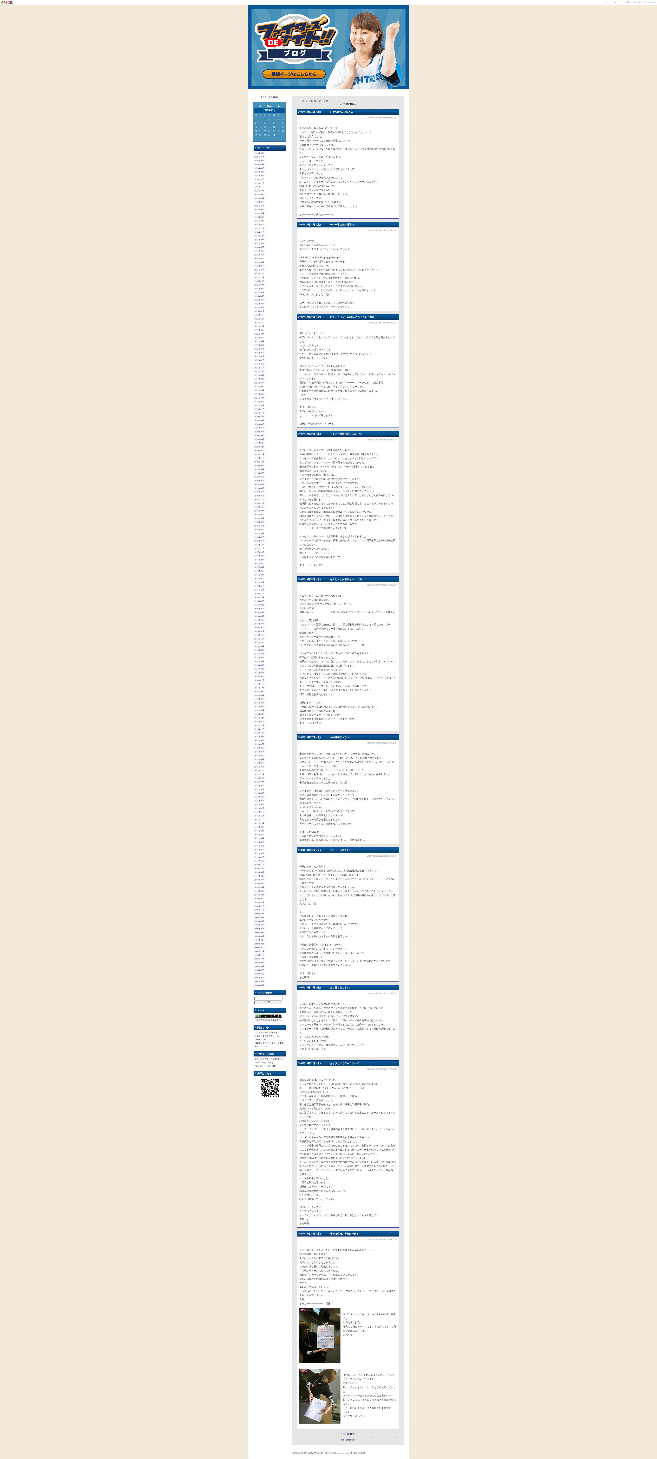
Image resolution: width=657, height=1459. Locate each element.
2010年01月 (259, 902)
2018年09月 (259, 511)
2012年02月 (259, 808)
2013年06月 (259, 748)
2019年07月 (259, 473)
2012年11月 (259, 774)
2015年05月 (259, 661)
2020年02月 (259, 447)
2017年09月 (259, 556)
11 (279, 123)
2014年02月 (259, 718)
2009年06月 (259, 929)
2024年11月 (259, 232)
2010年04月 (259, 891)
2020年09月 (259, 420)
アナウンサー (637, 2)
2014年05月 (259, 706)
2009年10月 (259, 914)
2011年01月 (259, 857)
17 (274, 127)
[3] (349, 104)
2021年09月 (259, 375)
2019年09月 (259, 465)
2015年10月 (259, 642)
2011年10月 (259, 823)
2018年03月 (259, 533)
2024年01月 (259, 270)
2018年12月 (259, 499)
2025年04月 (259, 213)
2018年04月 (259, 529)
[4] (352, 104)
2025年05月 (259, 209)
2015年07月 (259, 654)
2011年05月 (259, 842)
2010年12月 (259, 861)
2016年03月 (259, 624)
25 (279, 131)
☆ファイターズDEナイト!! (266, 1032)
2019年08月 (259, 469)
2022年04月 (259, 349)
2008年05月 (259, 978)
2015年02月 (259, 673)
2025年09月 (259, 194)
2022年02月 (259, 356)
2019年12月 (259, 454)
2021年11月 (259, 368)
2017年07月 (259, 563)
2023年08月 (259, 289)
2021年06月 (259, 386)
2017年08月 (259, 560)
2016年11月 (259, 593)
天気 (628, 2)
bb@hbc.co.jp (267, 1062)
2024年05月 (259, 255)
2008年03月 (259, 985)
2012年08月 (259, 786)
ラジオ (613, 2)
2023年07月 (259, 292)
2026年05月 (259, 164)
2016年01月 (259, 631)
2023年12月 (259, 273)
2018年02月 (259, 537)
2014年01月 (259, 722)
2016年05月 (259, 616)
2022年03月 (259, 353)
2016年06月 (259, 612)
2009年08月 (259, 921)
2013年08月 (259, 740)
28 (260, 135)
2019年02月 (259, 492)
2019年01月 (259, 496)
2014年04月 (259, 710)
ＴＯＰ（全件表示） (270, 97)
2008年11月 (259, 955)
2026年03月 (259, 172)
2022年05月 (259, 345)
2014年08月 (259, 695)
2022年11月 (259, 322)
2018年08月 (259, 514)
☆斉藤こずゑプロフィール (266, 1036)
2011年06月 (259, 838)
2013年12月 (259, 725)
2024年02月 (259, 266)
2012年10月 (259, 778)
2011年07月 (259, 834)
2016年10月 (259, 597)
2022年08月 (259, 334)
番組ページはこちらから (294, 74)
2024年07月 (259, 247)
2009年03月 (259, 940)
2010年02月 (259, 898)
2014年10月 (259, 688)
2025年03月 (259, 217)
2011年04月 (259, 846)
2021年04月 (259, 394)
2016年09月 (259, 601)
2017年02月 (259, 582)
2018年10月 (259, 507)
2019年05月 (259, 481)
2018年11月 (259, 503)
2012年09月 (259, 782)
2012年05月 (259, 797)
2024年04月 (259, 258)
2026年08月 (259, 153)
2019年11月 (259, 458)
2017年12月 (259, 545)
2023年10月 (259, 281)
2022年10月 (259, 326)
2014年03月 (259, 714)
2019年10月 (259, 462)
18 (279, 127)
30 (269, 135)
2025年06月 (259, 206)
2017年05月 (259, 571)
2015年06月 (259, 658)
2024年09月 (259, 240)
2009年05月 (259, 932)
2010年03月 (259, 895)
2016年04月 (259, 620)
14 (260, 127)
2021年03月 (259, 398)
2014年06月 (259, 703)
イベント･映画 (649, 2)
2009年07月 (259, 925)
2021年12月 (259, 364)
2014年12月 (259, 680)
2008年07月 (259, 970)
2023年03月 (259, 307)
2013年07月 (259, 744)
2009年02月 (259, 944)
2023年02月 (259, 311)
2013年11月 (259, 729)
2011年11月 (259, 819)
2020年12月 (259, 409)
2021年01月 (259, 405)
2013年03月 (259, 759)
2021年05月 (259, 390)
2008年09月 (259, 962)
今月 (269, 105)
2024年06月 (259, 251)
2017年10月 (259, 552)
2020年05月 (259, 435)
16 (269, 127)
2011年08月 (259, 831)
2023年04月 (259, 304)
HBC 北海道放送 (7, 2)
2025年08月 (259, 198)
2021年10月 (259, 371)
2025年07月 (259, 202)
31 (274, 135)
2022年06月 (259, 341)
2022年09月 (259, 330)
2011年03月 (259, 850)
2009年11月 (259, 910)
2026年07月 (259, 157)
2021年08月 (259, 379)
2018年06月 (259, 522)
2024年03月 (259, 262)
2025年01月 (259, 225)
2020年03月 (259, 443)
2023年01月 (259, 315)
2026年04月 (259, 168)
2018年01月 (259, 541)
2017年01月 (259, 586)
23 (269, 131)
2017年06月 (259, 567)
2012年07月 (259, 789)
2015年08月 (259, 650)
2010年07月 (259, 880)
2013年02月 (259, 763)
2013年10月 (259, 733)
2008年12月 (259, 951)
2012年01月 (259, 812)
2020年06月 (259, 432)
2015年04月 (259, 665)
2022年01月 (259, 360)
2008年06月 (259, 974)
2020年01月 (259, 450)
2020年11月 (259, 413)
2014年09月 (259, 691)
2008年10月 (259, 959)
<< (341, 104)
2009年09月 (259, 917)
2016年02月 (259, 627)
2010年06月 (259, 883)
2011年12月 (259, 816)
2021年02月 (259, 401)
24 (274, 131)
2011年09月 (259, 827)
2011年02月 (259, 853)
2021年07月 (259, 383)
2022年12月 (259, 319)
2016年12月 (259, 590)
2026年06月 (259, 161)
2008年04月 (259, 981)
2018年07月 (259, 518)
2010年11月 (259, 865)
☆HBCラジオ (260, 1039)
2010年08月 (259, 876)
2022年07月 (259, 337)
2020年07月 (259, 428)
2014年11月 (259, 684)
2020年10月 (259, 417)
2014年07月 (259, 699)
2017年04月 (259, 575)
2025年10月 (259, 191)
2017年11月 (259, 548)
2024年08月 (259, 243)
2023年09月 (259, 285)
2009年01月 (259, 947)
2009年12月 (259, 906)
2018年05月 (259, 526)
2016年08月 (259, 605)
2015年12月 (259, 635)
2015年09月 (259, 646)
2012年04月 (259, 801)
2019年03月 (259, 488)
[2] (346, 104)
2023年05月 (259, 300)
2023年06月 (259, 296)
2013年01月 (259, 767)
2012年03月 (259, 804)
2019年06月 (259, 477)
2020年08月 (259, 424)
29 (265, 135)
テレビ (606, 2)
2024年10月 (259, 236)
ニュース (621, 2)
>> (355, 104)
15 (265, 127)
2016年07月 (259, 609)
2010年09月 (259, 872)
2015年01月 (259, 676)
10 (274, 123)
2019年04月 (259, 484)
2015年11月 (259, 639)
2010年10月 (259, 868)
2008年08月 (259, 966)
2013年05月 (259, 752)
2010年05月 (259, 887)
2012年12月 (259, 770)
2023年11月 (259, 277)
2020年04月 (259, 439)
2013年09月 (259, 737)
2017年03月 (259, 578)
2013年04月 (259, 755)
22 (265, 131)
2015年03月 (259, 669)
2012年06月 (259, 793)
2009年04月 (259, 936)
